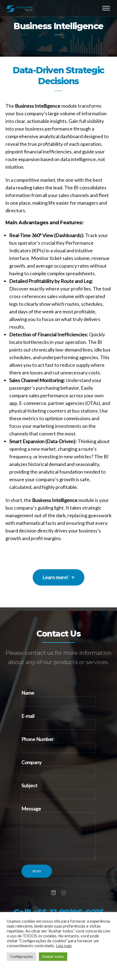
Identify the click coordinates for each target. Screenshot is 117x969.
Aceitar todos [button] (53, 956)
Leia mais (64, 945)
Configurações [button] (21, 956)
